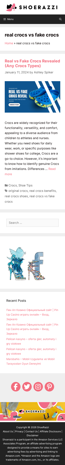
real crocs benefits (42, 191)
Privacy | (20, 431)
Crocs (13, 185)
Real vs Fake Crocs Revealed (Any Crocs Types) (32, 63)
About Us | (9, 431)
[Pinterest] (49, 386)
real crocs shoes (16, 196)
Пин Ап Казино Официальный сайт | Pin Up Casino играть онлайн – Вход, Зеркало (32, 314)
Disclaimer (32, 435)
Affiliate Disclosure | (51, 431)
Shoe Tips (25, 185)
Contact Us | (32, 431)
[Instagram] (38, 386)
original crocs (18, 191)
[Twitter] (27, 386)
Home (9, 43)
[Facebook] (16, 386)
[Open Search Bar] (60, 19)
